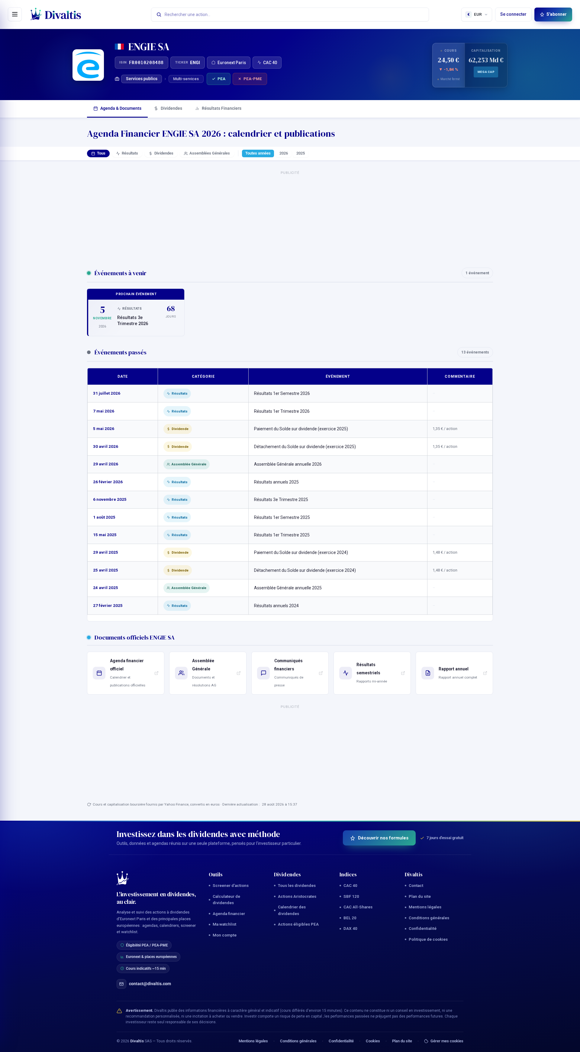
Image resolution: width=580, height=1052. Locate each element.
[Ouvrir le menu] (15, 14)
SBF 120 (351, 896)
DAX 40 (350, 928)
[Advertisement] (290, 216)
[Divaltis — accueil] (55, 14)
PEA (221, 79)
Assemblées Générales (209, 153)
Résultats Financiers (221, 108)
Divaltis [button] (414, 874)
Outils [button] (216, 874)
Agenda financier (229, 913)
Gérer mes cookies (446, 1041)
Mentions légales (425, 906)
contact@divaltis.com (150, 983)
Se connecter (513, 14)
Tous (101, 153)
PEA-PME (252, 79)
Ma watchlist (224, 924)
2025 (300, 153)
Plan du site (420, 896)
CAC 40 (350, 885)
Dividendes (171, 108)
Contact (416, 885)
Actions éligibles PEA (298, 924)
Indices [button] (348, 874)
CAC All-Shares (357, 906)
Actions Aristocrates (297, 896)
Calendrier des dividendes (292, 910)
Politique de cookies (428, 939)
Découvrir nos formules (383, 838)
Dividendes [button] (287, 874)
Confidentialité (423, 928)
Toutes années (258, 153)
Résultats (130, 153)
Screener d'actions (231, 885)
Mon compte (225, 935)
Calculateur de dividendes (226, 899)
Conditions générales (429, 917)
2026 (283, 153)
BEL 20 (349, 917)
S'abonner (556, 14)
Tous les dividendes (297, 885)
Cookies (373, 1041)
